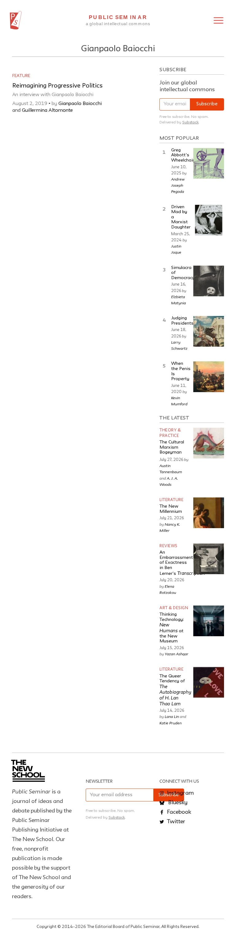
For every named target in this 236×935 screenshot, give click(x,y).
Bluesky (177, 802)
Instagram (180, 793)
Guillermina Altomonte (47, 110)
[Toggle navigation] (218, 20)
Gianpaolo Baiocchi (80, 104)
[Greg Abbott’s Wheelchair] (208, 163)
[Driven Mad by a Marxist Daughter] (208, 220)
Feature (21, 76)
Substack (190, 122)
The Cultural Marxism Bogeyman (171, 447)
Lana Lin (172, 716)
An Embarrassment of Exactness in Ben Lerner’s (182, 563)
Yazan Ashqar (176, 654)
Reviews (168, 546)
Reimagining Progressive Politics (57, 86)
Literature (171, 500)
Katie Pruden (170, 723)
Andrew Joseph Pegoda (178, 185)
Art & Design (173, 608)
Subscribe (207, 104)
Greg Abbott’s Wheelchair (182, 155)
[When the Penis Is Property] (208, 376)
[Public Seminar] (16, 20)
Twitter (175, 821)
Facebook (178, 812)
